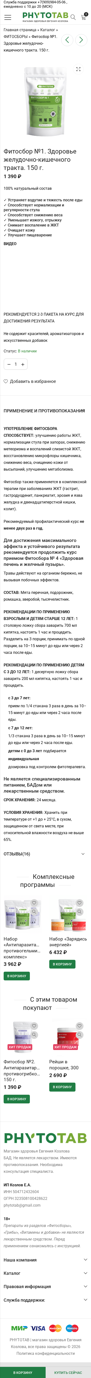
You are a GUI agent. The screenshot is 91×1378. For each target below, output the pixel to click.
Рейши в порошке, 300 (64, 1065)
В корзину (22, 1373)
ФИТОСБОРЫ (16, 36)
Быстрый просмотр (34, 912)
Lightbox (78, 69)
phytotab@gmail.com (22, 1205)
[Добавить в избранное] (34, 903)
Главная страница (20, 30)
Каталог (47, 30)
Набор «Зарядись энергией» (68, 942)
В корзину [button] (16, 976)
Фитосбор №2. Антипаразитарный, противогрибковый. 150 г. (25, 1070)
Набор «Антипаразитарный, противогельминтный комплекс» (27, 948)
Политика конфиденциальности (46, 1353)
